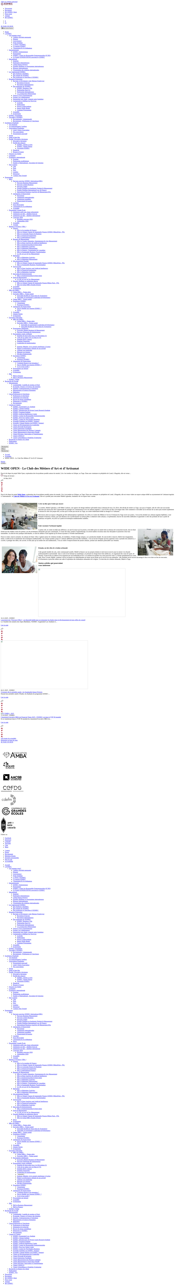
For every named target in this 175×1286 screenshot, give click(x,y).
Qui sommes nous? (15, 35)
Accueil (7, 454)
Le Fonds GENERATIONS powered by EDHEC (29, 57)
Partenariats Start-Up (23, 90)
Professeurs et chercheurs (21, 396)
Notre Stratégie (18, 43)
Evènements (17, 114)
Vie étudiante (13, 124)
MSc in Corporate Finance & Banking (29, 234)
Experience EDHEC (19, 356)
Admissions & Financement (22, 306)
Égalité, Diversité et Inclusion (18, 139)
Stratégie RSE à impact (24, 339)
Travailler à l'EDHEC (16, 117)
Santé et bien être (14, 137)
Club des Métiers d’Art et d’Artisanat (26, 496)
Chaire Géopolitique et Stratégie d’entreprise (27, 438)
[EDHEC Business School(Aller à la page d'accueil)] (7, 5)
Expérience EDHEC (19, 301)
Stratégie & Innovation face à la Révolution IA (32, 336)
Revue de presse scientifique (22, 399)
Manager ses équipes (23, 352)
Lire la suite (4, 625)
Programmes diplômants (20, 328)
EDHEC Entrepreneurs (20, 52)
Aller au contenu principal (9, 2)
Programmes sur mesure (20, 368)
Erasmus (15, 159)
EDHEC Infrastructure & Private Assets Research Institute (31, 410)
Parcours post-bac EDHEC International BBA (28, 181)
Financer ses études (15, 154)
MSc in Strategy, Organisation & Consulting (31, 250)
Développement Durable (21, 261)
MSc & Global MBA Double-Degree (29, 285)
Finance (15, 228)
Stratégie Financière (23, 341)
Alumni (7, 16)
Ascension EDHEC (23, 148)
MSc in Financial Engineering (26, 235)
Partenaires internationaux (21, 63)
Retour (3, 461)
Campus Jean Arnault (20, 175)
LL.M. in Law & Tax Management (28, 254)
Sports (11, 135)
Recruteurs (8, 10)
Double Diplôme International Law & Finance (32, 190)
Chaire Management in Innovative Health (26, 432)
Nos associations (18, 132)
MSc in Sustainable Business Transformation (31, 252)
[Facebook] (87, 483)
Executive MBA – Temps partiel (23, 294)
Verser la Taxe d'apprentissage (22, 95)
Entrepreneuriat (14, 50)
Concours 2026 (18, 217)
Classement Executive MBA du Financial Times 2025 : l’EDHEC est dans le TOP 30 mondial (31, 717)
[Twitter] (87, 485)
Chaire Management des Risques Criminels (27, 430)
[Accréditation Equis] (9, 771)
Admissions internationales (25, 197)
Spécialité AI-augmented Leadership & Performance (33, 297)
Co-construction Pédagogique (26, 94)
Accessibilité (9, 861)
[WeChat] (87, 491)
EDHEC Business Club (24, 88)
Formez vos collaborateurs (21, 97)
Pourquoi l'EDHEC (23, 305)
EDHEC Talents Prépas (24, 146)
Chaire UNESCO (18, 436)
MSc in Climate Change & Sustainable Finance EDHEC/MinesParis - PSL (41, 232)
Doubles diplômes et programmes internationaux (28, 66)
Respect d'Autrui (18, 152)
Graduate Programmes (24, 110)
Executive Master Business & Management (31, 330)
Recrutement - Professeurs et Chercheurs (26, 121)
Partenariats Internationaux (25, 92)
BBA (10, 179)
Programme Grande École (17, 210)
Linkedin (8, 841)
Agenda (15, 225)
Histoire (15, 39)
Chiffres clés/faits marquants (22, 37)
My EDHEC (9, 17)
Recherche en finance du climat (19, 439)
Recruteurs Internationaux (25, 84)
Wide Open (21, 494)
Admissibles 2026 (22, 221)
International (13, 59)
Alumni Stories (18, 314)
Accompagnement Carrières (18, 126)
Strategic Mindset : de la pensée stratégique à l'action (33, 347)
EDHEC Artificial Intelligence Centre (25, 414)
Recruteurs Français (23, 83)
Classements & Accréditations (22, 48)
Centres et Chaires (15, 405)
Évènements (17, 288)
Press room (8, 14)
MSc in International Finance (26, 237)
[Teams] (87, 489)
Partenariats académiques (21, 161)
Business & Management (21, 239)
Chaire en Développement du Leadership (26, 425)
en (5, 23)
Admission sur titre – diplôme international (26, 215)
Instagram (8, 840)
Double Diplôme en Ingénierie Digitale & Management (34, 188)
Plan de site (8, 859)
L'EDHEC (8, 33)
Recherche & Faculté (11, 381)
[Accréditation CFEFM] (9, 805)
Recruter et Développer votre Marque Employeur (28, 81)
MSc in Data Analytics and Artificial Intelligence (32, 268)
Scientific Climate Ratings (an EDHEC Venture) (28, 423)
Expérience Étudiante (12, 123)
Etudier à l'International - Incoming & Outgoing (28, 163)
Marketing (16, 256)
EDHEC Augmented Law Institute (24, 407)
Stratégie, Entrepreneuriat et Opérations (25, 388)
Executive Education (15, 317)
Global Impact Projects (20, 64)
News (15, 1041)
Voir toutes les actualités (8, 738)
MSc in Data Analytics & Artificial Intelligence (32, 243)
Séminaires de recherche (20, 397)
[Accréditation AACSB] (12, 782)
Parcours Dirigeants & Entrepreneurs (29, 332)
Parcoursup (20, 195)
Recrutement (9, 854)
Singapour (16, 174)
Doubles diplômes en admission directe (25, 281)
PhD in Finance (18, 376)
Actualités (16, 112)
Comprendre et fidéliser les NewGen (24, 101)
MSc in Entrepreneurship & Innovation (29, 245)
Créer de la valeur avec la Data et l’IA (29, 337)
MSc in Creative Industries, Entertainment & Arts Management (37, 241)
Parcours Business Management (27, 183)
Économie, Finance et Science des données (26, 387)
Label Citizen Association (21, 130)
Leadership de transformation (26, 343)
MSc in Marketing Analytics (26, 246)
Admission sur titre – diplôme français (25, 214)
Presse (7, 852)
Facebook (8, 838)
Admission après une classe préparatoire (25, 212)
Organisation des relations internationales (26, 70)
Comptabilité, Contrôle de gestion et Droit (26, 385)
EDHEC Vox (13, 443)
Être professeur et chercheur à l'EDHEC (26, 77)
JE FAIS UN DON (7, 26)
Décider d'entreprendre (24, 354)
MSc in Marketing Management (27, 248)
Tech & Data (17, 266)
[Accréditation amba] (14, 758)
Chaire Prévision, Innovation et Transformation (28, 434)
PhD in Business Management (22, 377)
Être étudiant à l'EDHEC (21, 74)
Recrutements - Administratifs (22, 119)
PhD (10, 374)
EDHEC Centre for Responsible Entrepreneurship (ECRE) (32, 55)
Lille (14, 166)
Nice (14, 170)
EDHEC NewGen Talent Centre (23, 417)
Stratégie (16, 61)
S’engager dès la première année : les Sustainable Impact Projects (21, 692)
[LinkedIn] (87, 487)
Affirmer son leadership (24, 350)
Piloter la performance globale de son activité (31, 348)
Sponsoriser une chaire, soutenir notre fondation (28, 99)
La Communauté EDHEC (17, 72)
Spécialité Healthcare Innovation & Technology (32, 296)
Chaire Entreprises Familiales (22, 428)
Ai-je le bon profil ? (23, 367)
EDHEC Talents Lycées (24, 144)
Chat (6, 845)
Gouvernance (17, 41)
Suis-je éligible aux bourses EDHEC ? (29, 308)
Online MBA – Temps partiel (22, 299)
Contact (7, 850)
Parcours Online (22, 186)
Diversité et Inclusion (20, 141)
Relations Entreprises (15, 79)
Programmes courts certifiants (22, 334)
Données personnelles (12, 858)
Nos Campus (13, 165)
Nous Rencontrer (18, 205)
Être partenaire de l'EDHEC (22, 86)
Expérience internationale (17, 157)
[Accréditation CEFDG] (12, 793)
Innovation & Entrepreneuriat (22, 274)
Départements (13, 383)
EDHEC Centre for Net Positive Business (26, 419)
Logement (12, 155)
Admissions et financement (21, 194)
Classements (21, 303)
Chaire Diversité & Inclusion (22, 427)
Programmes (17, 53)
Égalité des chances (19, 143)
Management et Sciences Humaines (24, 390)
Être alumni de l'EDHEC (21, 75)
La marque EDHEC (19, 46)
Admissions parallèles (24, 199)
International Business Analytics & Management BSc (34, 192)
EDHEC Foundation (15, 115)
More (6, 847)
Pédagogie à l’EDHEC (20, 401)
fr (5, 21)
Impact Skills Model (23, 108)
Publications (21, 104)
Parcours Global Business (25, 185)
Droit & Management (20, 277)
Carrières (16, 203)
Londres (15, 172)
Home (7, 32)
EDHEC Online (14, 379)
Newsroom (8, 8)
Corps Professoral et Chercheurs (19, 394)
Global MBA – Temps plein (22, 292)
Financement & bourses (24, 201)
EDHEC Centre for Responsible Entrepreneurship (29, 416)
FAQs (19, 310)
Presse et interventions (24, 106)
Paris (14, 168)
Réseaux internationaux (20, 68)
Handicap (16, 150)
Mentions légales (10, 856)
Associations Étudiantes (16, 128)
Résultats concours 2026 (25, 219)
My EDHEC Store (11, 12)
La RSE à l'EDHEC (19, 44)
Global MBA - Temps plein (26, 321)
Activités (20, 103)
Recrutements (17, 403)
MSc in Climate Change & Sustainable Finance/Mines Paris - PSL (38, 283)
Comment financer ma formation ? (28, 363)
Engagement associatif (20, 134)
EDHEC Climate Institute (21, 408)
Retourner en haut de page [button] (9, 740)
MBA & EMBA (14, 290)
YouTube (8, 843)
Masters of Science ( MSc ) (17, 226)
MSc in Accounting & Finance (27, 230)
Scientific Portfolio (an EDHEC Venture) (26, 421)
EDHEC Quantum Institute (21, 412)
